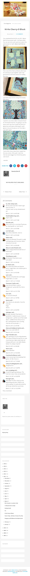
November (7, 480)
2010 (5, 527)
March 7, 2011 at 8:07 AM (12, 213)
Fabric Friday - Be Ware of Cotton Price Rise (14, 515)
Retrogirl (8, 379)
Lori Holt (8, 231)
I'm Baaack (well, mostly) (10, 505)
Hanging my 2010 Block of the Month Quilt (14, 518)
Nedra (7, 237)
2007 (5, 535)
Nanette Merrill (16, 171)
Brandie (8, 222)
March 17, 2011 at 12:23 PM (13, 388)
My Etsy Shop (5, 432)
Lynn (7, 275)
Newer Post (8, 192)
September (7, 486)
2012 (5, 473)
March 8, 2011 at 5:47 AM (12, 325)
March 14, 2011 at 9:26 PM (13, 376)
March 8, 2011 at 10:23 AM (13, 353)
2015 (5, 466)
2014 (5, 468)
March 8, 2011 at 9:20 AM (12, 346)
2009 (5, 530)
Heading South (8, 508)
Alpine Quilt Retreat (20, 44)
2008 (5, 533)
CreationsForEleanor (12, 355)
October (6, 483)
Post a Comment (7, 391)
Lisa (7, 293)
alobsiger (8, 312)
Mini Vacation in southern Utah (11, 503)
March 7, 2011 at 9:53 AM (12, 272)
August (6, 488)
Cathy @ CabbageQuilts (12, 363)
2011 (5, 476)
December (7, 478)
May (6, 496)
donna (8, 300)
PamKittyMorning (11, 216)
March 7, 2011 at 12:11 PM (13, 291)
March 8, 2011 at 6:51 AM (12, 332)
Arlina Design (11, 571)
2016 (5, 463)
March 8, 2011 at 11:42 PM (13, 368)
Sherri (7, 348)
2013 (5, 471)
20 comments (19, 34)
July (5, 491)
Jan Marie (8, 264)
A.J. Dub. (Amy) (10, 204)
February (7, 521)
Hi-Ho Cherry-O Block (9, 513)
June (6, 493)
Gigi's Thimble (10, 334)
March (6, 501)
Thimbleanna (10, 256)
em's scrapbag (10, 370)
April (6, 498)
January (6, 524)
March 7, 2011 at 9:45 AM (12, 262)
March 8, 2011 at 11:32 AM (13, 361)
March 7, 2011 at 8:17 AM (12, 220)
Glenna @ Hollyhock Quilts (13, 328)
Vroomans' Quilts (11, 283)
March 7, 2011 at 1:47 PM (12, 298)
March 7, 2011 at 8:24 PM (12, 310)
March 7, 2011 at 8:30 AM (12, 254)
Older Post (22, 192)
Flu (5, 510)
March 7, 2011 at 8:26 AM (12, 245)
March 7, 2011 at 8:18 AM (12, 228)
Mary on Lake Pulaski (12, 248)
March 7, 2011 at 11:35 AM (13, 281)
